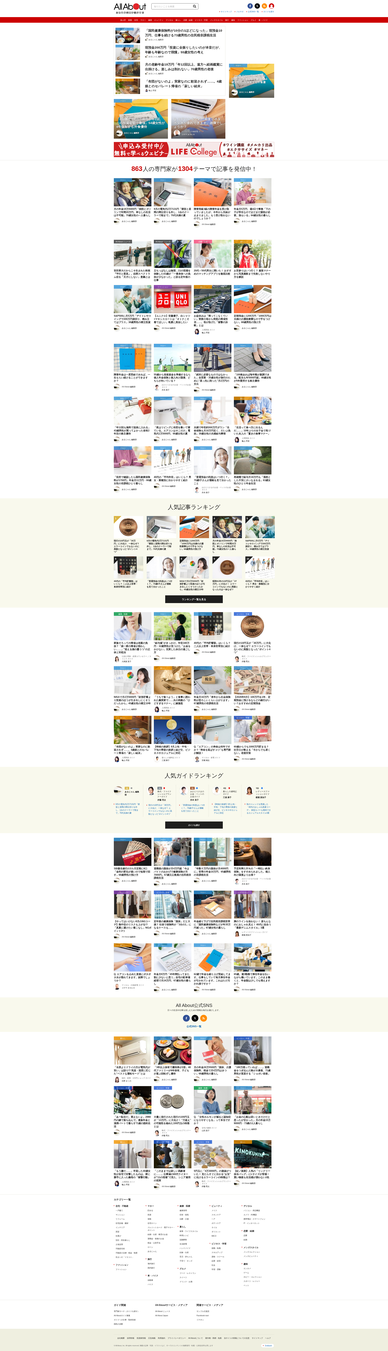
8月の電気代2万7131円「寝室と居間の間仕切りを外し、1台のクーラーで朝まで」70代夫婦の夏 (128, 808)
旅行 (227, 20)
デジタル (169, 20)
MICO (214, 1236)
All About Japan (161, 1316)
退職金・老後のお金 (156, 1239)
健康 (150, 20)
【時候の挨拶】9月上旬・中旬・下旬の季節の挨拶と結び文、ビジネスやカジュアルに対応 (225, 808)
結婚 (245, 1240)
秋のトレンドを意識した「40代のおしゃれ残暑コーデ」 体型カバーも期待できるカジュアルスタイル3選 (259, 808)
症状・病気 (184, 1215)
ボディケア (216, 1223)
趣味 (233, 20)
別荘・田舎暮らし (123, 1240)
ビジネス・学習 (201, 20)
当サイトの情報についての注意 (236, 1338)
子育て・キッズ (186, 1261)
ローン (150, 1247)
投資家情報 (141, 1338)
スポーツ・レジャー (252, 1281)
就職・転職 (216, 1248)
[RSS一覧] (264, 6)
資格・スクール (218, 1257)
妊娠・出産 (184, 1252)
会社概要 (121, 1338)
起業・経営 (216, 1261)
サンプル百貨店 (203, 1311)
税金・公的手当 (154, 1243)
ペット (246, 1285)
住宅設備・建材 (122, 1223)
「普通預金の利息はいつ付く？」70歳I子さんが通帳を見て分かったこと (193, 808)
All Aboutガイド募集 (122, 1316)
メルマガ (239, 12)
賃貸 (117, 1232)
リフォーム (120, 1219)
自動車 (150, 1280)
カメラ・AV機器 (250, 1215)
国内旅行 (151, 1268)
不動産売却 (120, 1249)
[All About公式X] (257, 6)
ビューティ (158, 20)
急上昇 (123, 20)
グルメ (253, 20)
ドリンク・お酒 (186, 1282)
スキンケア (216, 1215)
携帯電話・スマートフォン (254, 1219)
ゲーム (246, 1273)
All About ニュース (162, 1311)
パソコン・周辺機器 (252, 1210)
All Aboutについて (195, 1338)
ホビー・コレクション (253, 1277)
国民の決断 (118, 1324)
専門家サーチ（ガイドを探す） (126, 1311)
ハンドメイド (185, 1248)
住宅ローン (152, 1223)
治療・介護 (184, 1219)
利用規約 (161, 1338)
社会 (213, 1265)
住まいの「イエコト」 (125, 1257)
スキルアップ (217, 1252)
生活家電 (183, 1244)
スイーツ (183, 1277)
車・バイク (263, 20)
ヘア (213, 1219)
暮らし (178, 20)
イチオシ (200, 1320)
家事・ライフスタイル (189, 1231)
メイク (214, 1210)
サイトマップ (226, 12)
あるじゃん (152, 1251)
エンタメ (247, 1268)
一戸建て (119, 1210)
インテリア (120, 1227)
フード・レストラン (188, 1273)
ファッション (242, 20)
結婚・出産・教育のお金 (158, 1234)
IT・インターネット (252, 1223)
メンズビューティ (251, 1256)
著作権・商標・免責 (213, 1338)
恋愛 (245, 1235)
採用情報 (130, 1338)
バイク (150, 1284)
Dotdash (268, 1346)
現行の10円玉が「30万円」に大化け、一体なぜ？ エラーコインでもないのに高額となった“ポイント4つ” (160, 809)
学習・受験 (216, 1269)
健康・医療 (185, 1206)
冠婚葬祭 (183, 1240)
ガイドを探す (268, 12)
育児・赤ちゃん (186, 1257)
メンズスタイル (216, 20)
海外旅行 (151, 1264)
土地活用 (119, 1244)
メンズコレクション (252, 1252)
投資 (149, 1215)
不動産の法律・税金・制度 (126, 1253)
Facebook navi (203, 1316)
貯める (150, 1210)
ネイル (214, 1227)
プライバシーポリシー (177, 1338)
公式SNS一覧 (253, 12)
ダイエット (216, 1232)
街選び (118, 1236)
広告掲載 (152, 1338)
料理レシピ (184, 1235)
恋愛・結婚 (187, 20)
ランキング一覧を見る (194, 599)
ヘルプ (268, 1338)
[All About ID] (271, 6)
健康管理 (183, 1210)
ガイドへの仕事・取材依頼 (125, 1320)
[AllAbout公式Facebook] (250, 6)
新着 (130, 20)
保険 (149, 1219)
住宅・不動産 (122, 1206)
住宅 (136, 20)
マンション (120, 1215)
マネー (143, 20)
